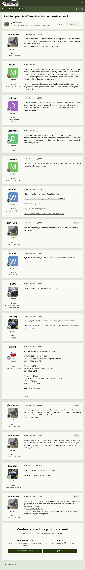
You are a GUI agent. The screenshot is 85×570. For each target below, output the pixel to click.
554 (13, 117)
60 (14, 150)
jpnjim (13, 284)
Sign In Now (60, 551)
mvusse (13, 65)
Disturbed (13, 131)
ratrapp (12, 98)
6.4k (14, 84)
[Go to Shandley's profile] (13, 324)
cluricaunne (17, 23)
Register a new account (25, 551)
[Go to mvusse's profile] (13, 73)
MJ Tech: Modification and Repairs (38, 25)
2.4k (14, 303)
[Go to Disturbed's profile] (13, 139)
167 (14, 54)
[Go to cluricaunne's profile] (6, 24)
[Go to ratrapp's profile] (13, 106)
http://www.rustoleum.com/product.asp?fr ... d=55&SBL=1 (44, 199)
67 (14, 366)
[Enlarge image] (33, 509)
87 (14, 336)
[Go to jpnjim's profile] (13, 292)
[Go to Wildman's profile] (13, 197)
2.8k (14, 209)
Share (60, 24)
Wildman (12, 189)
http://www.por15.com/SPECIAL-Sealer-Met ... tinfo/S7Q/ (44, 214)
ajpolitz (12, 347)
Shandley (12, 316)
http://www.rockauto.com (33, 351)
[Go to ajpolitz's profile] (13, 355)
